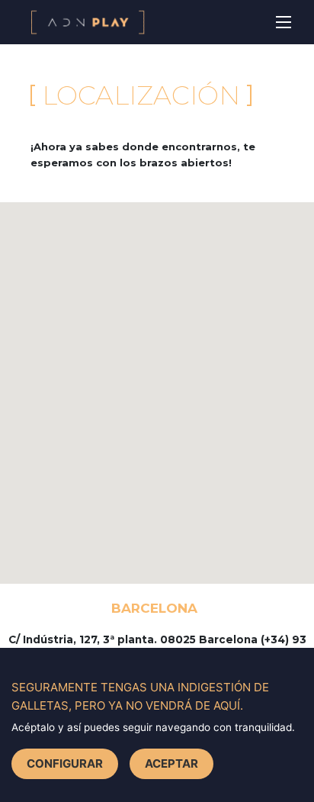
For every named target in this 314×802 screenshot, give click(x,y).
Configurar (65, 763)
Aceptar (171, 763)
